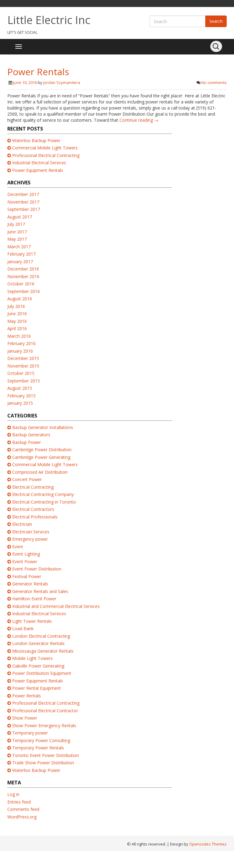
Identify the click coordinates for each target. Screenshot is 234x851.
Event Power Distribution (36, 569)
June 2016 (17, 313)
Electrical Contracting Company (43, 494)
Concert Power (27, 479)
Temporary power (30, 733)
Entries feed (19, 802)
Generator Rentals (30, 584)
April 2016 (17, 328)
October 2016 (20, 284)
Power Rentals (38, 71)
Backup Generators (31, 435)
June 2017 (17, 232)
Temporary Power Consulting (41, 740)
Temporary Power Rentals (38, 748)
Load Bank (23, 628)
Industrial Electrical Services (39, 163)
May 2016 (17, 321)
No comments (214, 82)
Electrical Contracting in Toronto (44, 502)
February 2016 (21, 343)
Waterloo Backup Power (36, 140)
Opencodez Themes (208, 844)
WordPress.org (22, 817)
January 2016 (20, 351)
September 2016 (23, 291)
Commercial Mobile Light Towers (45, 148)
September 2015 (23, 381)
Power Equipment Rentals (37, 170)
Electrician (22, 524)
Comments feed (23, 809)
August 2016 (19, 299)
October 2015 (20, 373)
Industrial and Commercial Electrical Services (56, 606)
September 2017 (23, 209)
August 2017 (19, 217)
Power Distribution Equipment (41, 673)
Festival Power (26, 576)
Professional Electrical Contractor (45, 710)
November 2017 (23, 202)
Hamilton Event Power (34, 599)
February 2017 (21, 254)
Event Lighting (26, 554)
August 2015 (19, 388)
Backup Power (26, 442)
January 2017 (20, 261)
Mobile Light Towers (32, 658)
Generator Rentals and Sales (40, 591)
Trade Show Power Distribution (43, 763)
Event (17, 546)
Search (216, 21)
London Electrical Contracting (41, 636)
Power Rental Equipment (36, 688)
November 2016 (23, 276)
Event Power (24, 561)
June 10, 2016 (25, 82)
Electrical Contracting (33, 487)
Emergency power (30, 539)
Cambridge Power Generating (41, 457)
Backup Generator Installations (42, 427)
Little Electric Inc (48, 19)
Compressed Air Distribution (40, 472)
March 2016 (19, 336)
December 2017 (23, 194)
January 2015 (20, 403)
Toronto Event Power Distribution (45, 755)
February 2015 (21, 396)
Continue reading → (138, 120)
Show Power (24, 718)
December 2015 (23, 358)
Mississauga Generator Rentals (42, 651)
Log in (13, 794)
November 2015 (23, 366)
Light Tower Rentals (32, 621)
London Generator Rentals (38, 643)
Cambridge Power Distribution (42, 449)
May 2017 (17, 239)
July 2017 (16, 224)
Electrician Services (30, 532)
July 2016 (16, 306)
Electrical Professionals (35, 517)
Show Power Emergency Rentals (44, 725)
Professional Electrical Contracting (46, 155)
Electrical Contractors (33, 509)
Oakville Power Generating (38, 666)
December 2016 (23, 269)
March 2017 (19, 246)
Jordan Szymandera (61, 82)
